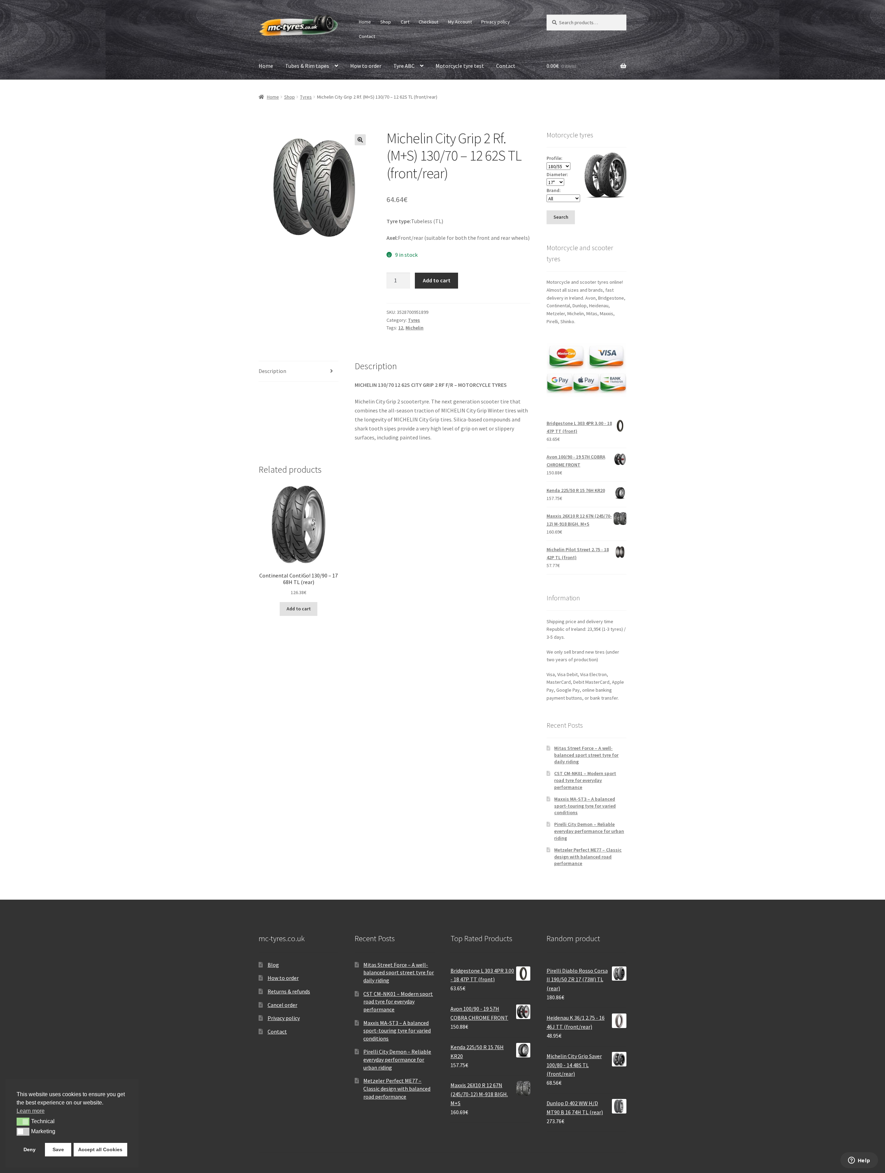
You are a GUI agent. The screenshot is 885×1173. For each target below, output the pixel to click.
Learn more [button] (31, 1111)
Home (365, 22)
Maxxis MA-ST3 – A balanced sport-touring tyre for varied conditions (585, 806)
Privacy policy (495, 22)
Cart (405, 22)
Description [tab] (272, 370)
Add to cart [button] (299, 609)
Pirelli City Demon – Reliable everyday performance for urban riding (589, 831)
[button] (360, 139)
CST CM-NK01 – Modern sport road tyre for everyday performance (585, 780)
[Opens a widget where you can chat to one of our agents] (859, 1161)
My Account (460, 22)
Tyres (306, 97)
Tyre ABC (403, 65)
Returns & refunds (289, 991)
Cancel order (282, 1004)
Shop (385, 22)
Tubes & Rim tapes (307, 65)
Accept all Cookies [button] (100, 1149)
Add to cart (436, 280)
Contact (367, 36)
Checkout (428, 22)
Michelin (414, 328)
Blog (273, 964)
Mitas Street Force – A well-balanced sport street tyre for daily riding (586, 755)
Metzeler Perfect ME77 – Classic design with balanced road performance (588, 857)
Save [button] (58, 1149)
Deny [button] (30, 1149)
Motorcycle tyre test (460, 65)
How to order (365, 65)
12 (400, 328)
